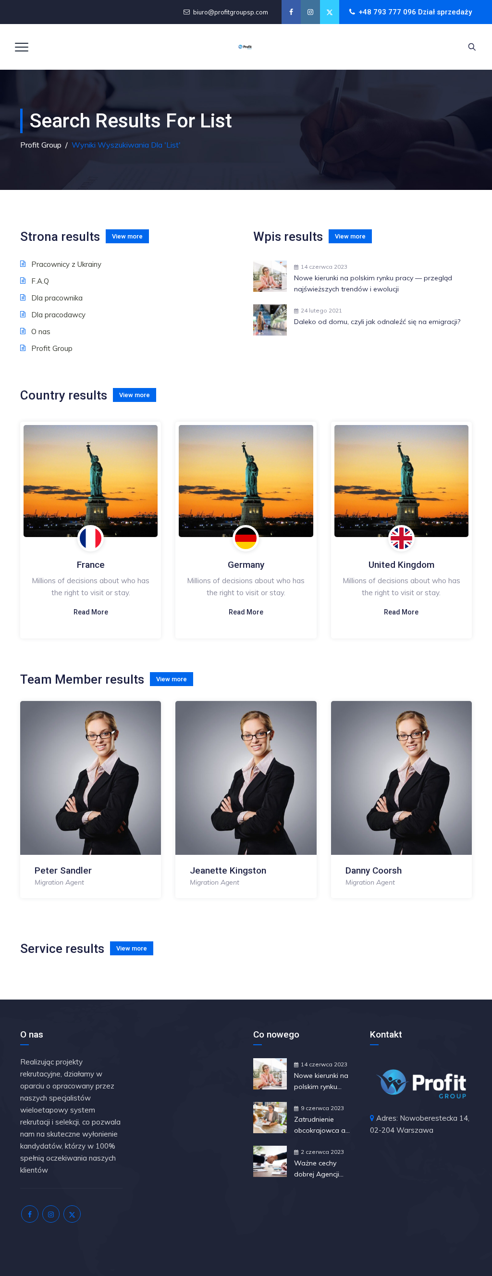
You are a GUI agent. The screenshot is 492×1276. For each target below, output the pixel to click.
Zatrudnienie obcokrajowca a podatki (319, 1125)
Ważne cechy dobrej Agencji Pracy (316, 1169)
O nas (40, 331)
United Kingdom (401, 564)
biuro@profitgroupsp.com (230, 12)
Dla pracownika (57, 297)
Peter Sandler (63, 870)
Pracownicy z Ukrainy (66, 264)
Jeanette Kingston (228, 870)
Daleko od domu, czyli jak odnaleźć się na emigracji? (377, 321)
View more (127, 236)
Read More (91, 612)
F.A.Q (40, 281)
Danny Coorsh (373, 870)
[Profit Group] (245, 47)
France (91, 564)
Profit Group (52, 348)
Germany (246, 564)
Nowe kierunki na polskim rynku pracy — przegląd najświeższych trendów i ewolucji (373, 283)
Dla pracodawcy (58, 314)
